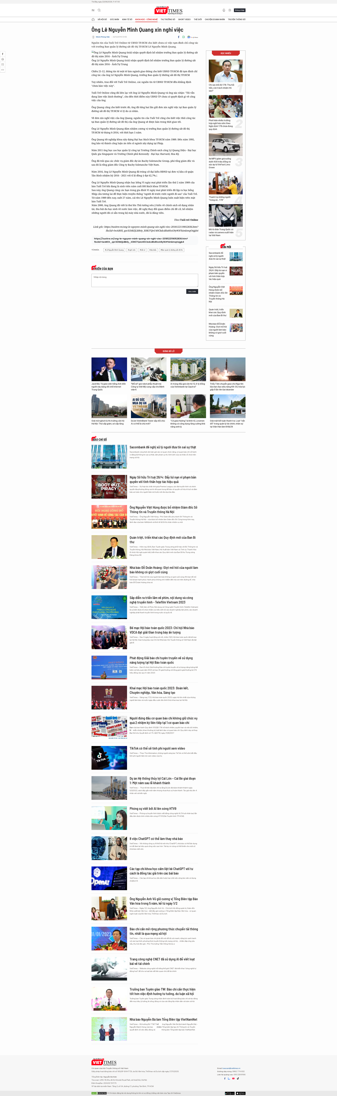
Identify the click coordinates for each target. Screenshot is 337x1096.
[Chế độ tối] (229, 10)
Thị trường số (168, 19)
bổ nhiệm (159, 1025)
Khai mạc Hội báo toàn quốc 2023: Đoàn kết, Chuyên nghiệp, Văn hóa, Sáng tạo (159, 690)
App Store (230, 1093)
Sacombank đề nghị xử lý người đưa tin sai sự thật (217, 256)
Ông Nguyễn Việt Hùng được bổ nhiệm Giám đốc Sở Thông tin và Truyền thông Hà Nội (218, 294)
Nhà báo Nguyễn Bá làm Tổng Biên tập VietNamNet (163, 1019)
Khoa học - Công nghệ (146, 19)
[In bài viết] (183, 37)
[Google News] (192, 37)
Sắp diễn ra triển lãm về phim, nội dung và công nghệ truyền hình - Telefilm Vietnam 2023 (161, 600)
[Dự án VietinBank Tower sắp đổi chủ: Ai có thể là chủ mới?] (149, 406)
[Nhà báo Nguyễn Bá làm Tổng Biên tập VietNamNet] (109, 1029)
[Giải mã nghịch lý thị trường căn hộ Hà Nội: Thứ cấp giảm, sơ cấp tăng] (109, 406)
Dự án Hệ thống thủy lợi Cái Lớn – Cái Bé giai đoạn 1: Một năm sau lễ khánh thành (163, 780)
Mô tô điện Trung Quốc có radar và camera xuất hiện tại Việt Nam (221, 232)
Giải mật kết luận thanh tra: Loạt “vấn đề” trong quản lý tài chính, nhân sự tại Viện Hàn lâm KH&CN (227, 424)
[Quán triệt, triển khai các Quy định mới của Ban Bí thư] (236, 313)
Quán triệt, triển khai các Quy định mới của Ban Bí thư (217, 312)
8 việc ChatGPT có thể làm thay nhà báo (156, 839)
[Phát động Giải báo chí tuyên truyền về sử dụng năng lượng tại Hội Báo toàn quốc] (109, 667)
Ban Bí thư (131, 730)
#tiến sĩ (142, 250)
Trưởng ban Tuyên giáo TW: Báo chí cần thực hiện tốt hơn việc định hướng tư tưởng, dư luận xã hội (162, 991)
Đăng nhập (239, 10)
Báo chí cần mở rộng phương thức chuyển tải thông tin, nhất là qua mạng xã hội (164, 931)
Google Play (241, 1093)
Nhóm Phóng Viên (103, 37)
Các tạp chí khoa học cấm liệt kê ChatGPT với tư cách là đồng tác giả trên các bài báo (161, 871)
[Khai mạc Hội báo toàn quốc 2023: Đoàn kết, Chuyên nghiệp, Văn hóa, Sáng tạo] (109, 697)
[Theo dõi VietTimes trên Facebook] (225, 1078)
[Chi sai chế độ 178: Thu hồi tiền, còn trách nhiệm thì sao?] (226, 71)
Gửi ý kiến (192, 292)
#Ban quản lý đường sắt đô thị (172, 250)
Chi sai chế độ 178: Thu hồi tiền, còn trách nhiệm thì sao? (221, 88)
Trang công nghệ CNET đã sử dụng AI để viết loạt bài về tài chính (162, 961)
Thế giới (198, 19)
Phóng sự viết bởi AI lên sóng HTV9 (153, 808)
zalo (229, 1078)
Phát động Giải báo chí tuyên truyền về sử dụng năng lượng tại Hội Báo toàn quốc (161, 660)
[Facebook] (178, 37)
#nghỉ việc (132, 250)
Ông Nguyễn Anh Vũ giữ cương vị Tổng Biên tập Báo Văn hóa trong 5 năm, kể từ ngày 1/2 (164, 901)
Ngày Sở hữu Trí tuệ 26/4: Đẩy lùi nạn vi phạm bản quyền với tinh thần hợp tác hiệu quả (218, 273)
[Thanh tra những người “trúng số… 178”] (226, 183)
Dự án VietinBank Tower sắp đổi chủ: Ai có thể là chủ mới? (148, 422)
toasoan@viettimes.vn (231, 1068)
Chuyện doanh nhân (215, 19)
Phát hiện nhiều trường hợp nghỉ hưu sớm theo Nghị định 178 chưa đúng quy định (221, 124)
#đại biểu (152, 250)
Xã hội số (102, 19)
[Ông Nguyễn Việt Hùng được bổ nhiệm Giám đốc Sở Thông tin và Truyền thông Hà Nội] (236, 290)
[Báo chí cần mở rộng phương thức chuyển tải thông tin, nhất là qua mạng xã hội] (109, 938)
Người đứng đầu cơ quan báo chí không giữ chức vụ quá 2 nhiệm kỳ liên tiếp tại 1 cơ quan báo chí (163, 720)
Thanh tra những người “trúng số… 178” (220, 198)
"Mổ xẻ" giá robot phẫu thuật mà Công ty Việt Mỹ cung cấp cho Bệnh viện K (147, 387)
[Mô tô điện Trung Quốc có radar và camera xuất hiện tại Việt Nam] (226, 215)
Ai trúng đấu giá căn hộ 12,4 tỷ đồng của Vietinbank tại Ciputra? (187, 385)
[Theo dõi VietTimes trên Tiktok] (238, 1078)
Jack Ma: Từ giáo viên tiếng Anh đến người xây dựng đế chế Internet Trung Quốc (108, 387)
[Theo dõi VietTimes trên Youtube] (233, 1078)
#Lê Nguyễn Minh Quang (114, 250)
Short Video (184, 19)
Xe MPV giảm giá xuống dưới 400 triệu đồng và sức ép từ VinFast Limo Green (220, 163)
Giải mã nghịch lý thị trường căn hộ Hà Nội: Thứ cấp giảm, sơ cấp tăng (107, 422)
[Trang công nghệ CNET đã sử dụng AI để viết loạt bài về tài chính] (109, 969)
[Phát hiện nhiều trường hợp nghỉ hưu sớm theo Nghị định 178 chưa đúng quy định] (226, 106)
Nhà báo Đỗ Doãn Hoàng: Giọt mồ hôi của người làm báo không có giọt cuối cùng (218, 330)
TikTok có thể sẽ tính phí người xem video (157, 748)
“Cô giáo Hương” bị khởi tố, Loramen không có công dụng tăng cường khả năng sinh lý (187, 424)
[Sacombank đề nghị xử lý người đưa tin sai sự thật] (236, 256)
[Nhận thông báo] (224, 10)
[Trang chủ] (93, 19)
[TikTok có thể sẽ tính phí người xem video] (109, 758)
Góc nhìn (114, 19)
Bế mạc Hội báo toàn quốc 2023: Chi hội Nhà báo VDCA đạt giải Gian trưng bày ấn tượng (162, 630)
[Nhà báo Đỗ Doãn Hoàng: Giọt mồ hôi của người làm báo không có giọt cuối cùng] (236, 327)
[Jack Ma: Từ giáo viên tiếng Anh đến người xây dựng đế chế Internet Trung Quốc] (109, 369)
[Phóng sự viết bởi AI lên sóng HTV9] (109, 818)
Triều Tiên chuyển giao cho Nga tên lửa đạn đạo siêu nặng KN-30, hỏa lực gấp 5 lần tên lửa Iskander (227, 387)
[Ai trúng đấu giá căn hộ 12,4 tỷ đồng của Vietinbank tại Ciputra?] (188, 369)
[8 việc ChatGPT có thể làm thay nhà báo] (109, 848)
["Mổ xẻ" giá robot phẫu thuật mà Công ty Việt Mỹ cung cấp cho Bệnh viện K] (149, 369)
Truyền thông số (237, 19)
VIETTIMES (168, 10)
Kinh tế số (127, 19)
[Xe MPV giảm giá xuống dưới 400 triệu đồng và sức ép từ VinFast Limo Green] (226, 144)
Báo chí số (100, 439)
